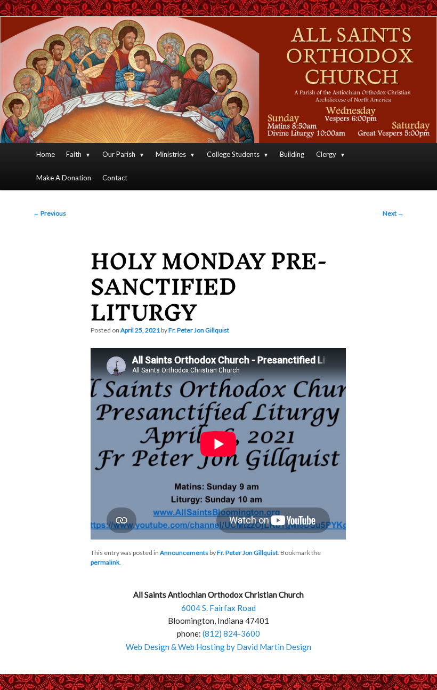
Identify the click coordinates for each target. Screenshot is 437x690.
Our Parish (118, 154)
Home (45, 154)
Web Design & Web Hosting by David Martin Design (218, 647)
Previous (49, 213)
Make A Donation (63, 177)
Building (292, 154)
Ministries (171, 154)
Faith (74, 154)
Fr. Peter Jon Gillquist (198, 330)
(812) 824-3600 (231, 633)
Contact (114, 177)
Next (393, 213)
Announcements (184, 553)
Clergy (326, 154)
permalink (105, 562)
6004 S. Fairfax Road (218, 608)
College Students (233, 154)
